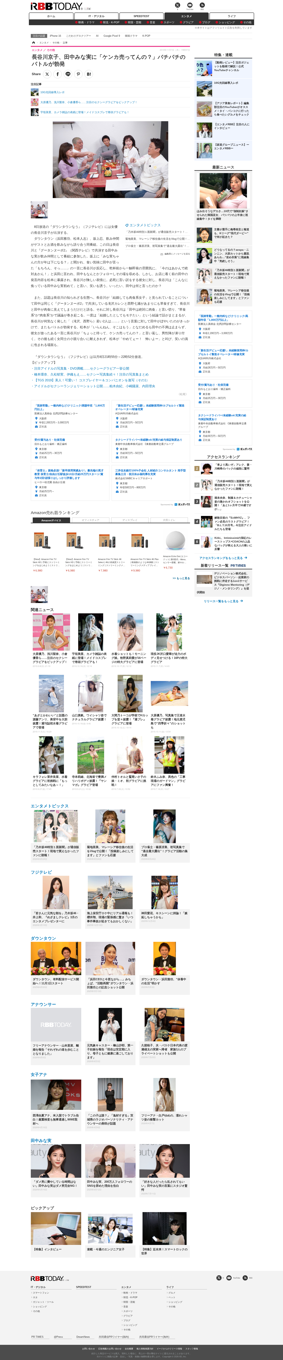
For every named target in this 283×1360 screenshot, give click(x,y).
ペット (171, 1297)
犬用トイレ (169, 520)
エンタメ (186, 16)
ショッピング (227, 22)
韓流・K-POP (111, 22)
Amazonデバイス (51, 520)
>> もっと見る (181, 578)
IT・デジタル (97, 16)
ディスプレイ (129, 520)
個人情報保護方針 (144, 1349)
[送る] (68, 74)
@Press (58, 1337)
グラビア (188, 22)
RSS (250, 1278)
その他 (247, 22)
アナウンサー (43, 1004)
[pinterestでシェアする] (78, 74)
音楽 (152, 22)
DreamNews (83, 1337)
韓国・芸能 (134, 22)
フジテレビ (41, 872)
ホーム (51, 16)
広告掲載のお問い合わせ (109, 1349)
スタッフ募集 (191, 1349)
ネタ (35, 1297)
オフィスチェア (90, 520)
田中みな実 (41, 1140)
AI (97, 35)
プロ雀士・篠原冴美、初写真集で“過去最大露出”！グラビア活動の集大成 (169, 245)
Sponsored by (167, 504)
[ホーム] (33, 42)
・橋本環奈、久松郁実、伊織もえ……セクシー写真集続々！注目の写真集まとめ (90, 374)
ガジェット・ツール (43, 1302)
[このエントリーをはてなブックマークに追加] (89, 74)
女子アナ (39, 1074)
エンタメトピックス (145, 225)
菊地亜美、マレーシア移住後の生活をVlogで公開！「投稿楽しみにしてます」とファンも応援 (182, 238)
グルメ (171, 1292)
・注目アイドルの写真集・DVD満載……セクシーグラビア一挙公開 (80, 368)
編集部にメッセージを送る (177, 254)
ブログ (206, 22)
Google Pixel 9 (112, 35)
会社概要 (129, 1349)
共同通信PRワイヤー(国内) (114, 1337)
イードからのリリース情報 (169, 1349)
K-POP (146, 35)
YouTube (236, 1278)
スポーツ (169, 22)
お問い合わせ (88, 1349)
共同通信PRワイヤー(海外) (154, 1337)
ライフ (232, 16)
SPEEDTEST (141, 16)
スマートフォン (41, 1292)
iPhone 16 (55, 35)
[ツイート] (47, 74)
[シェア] (57, 74)
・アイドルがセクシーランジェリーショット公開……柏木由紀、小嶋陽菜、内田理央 (93, 386)
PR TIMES (37, 1337)
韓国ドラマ (131, 35)
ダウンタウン (43, 938)
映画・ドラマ (86, 22)
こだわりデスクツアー (78, 35)
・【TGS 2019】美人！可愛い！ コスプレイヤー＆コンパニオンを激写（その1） (90, 380)
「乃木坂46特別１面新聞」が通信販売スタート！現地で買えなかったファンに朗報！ (176, 231)
